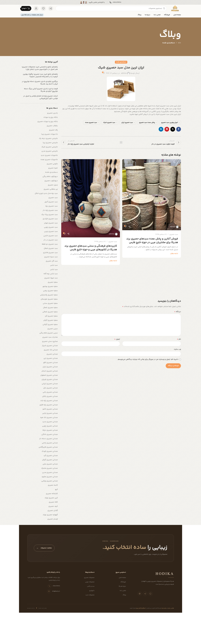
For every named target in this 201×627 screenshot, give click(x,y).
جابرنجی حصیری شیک (49, 147)
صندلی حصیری (52, 354)
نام (179, 339)
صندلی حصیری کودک (50, 451)
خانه (179, 42)
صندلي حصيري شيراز (50, 345)
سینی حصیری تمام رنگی (48, 333)
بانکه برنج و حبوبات (50, 117)
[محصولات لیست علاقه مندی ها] (43, 8)
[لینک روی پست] (151, 194)
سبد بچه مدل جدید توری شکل (46, 193)
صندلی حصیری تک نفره (49, 417)
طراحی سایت (170, 608)
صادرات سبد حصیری (50, 337)
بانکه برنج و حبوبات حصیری (47, 121)
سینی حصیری (52, 328)
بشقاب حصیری (52, 125)
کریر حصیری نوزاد (51, 498)
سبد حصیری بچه (51, 206)
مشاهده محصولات (44, 548)
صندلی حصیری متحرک (49, 468)
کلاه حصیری (53, 502)
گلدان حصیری (53, 510)
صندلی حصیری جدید (50, 421)
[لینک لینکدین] (161, 129)
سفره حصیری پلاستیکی (49, 295)
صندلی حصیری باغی (50, 392)
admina (124, 73)
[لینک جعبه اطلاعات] (115, 2)
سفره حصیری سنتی (50, 303)
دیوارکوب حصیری (51, 180)
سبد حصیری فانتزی (50, 252)
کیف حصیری (53, 506)
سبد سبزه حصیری (51, 256)
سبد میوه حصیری (51, 278)
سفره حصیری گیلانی (50, 324)
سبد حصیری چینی (51, 231)
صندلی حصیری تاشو (50, 409)
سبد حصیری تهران (51, 223)
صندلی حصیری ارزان (50, 366)
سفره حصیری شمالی (50, 311)
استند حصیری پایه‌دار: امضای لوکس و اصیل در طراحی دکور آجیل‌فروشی (40, 97)
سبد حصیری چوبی (51, 227)
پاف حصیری (53, 130)
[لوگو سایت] (175, 8)
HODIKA (165, 573)
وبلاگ (124, 595)
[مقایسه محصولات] (50, 8)
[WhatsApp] (150, 594)
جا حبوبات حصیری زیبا (49, 134)
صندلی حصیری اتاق (50, 362)
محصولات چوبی (89, 582)
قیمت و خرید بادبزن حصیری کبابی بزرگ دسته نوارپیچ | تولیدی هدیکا (41, 90)
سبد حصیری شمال (51, 248)
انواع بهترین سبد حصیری (169, 122)
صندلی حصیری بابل (50, 388)
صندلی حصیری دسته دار (48, 438)
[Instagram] (140, 594)
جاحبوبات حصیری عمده (49, 159)
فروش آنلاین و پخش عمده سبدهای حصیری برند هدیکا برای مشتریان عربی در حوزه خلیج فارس (152, 240)
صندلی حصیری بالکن (50, 396)
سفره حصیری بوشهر (50, 286)
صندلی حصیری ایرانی (50, 383)
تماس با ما (123, 591)
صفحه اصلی (122, 577)
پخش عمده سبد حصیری (147, 122)
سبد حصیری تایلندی (50, 218)
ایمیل (117, 339)
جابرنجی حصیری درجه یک (48, 138)
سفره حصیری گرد (51, 316)
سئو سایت (164, 608)
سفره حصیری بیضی (50, 290)
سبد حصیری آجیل (51, 202)
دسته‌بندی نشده (168, 42)
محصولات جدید (89, 595)
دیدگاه (177, 311)
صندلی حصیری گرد (51, 455)
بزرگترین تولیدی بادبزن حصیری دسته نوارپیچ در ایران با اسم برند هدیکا (40, 82)
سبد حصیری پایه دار (50, 210)
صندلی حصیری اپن (51, 358)
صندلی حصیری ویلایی (49, 481)
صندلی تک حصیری (51, 350)
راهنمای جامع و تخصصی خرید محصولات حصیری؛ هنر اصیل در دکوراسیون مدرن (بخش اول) (40, 68)
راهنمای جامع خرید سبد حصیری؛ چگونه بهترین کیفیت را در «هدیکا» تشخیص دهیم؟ (40, 75)
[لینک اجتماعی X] (172, 129)
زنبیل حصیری (53, 185)
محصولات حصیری (89, 577)
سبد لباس (54, 265)
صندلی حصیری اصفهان (49, 375)
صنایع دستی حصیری (50, 341)
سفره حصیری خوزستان (49, 299)
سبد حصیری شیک (109, 122)
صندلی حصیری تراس (50, 413)
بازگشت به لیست (121, 142)
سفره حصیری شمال (50, 307)
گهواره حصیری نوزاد (50, 514)
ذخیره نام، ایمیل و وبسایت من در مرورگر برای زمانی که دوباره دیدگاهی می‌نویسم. (147, 359)
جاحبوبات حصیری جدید (49, 155)
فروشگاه (123, 582)
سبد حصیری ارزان (127, 122)
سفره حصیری (53, 282)
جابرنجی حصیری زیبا (50, 142)
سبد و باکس (90, 586)
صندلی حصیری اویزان (50, 379)
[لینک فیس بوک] (178, 129)
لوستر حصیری (52, 519)
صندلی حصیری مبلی (50, 464)
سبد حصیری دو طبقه (50, 244)
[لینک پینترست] (167, 129)
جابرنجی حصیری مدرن (49, 151)
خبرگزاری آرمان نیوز (140, 608)
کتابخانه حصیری (52, 493)
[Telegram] (145, 594)
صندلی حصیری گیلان (50, 459)
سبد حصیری (173, 234)
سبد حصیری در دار (51, 240)
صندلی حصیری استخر (50, 371)
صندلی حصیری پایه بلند (49, 400)
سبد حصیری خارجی (50, 235)
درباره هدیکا (122, 586)
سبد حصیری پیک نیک (49, 214)
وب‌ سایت (177, 349)
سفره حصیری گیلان (50, 320)
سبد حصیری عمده (91, 122)
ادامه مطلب (174, 253)
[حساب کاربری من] (36, 8)
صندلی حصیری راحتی (50, 443)
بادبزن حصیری (52, 113)
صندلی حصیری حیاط (50, 430)
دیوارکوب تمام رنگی (50, 176)
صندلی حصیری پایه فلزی (49, 404)
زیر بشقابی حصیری (51, 189)
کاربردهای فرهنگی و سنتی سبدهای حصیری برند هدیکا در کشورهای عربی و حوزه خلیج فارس (90, 248)
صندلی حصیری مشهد (50, 476)
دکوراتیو (91, 591)
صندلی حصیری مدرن (50, 472)
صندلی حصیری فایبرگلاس (48, 447)
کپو (56, 489)
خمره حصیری (53, 168)
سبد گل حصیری (52, 261)
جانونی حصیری (52, 163)
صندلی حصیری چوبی (50, 426)
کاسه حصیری (53, 485)
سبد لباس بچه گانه (51, 273)
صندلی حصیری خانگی (49, 434)
